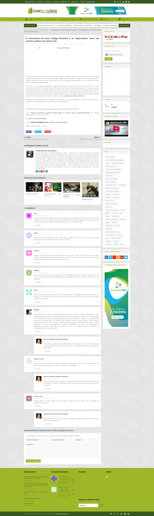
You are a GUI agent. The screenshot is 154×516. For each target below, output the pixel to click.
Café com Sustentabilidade (69, 44)
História (33, 126)
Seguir (115, 107)
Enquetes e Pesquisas (112, 203)
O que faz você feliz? (32, 194)
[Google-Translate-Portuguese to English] (106, 37)
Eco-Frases (116, 194)
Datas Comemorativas (112, 188)
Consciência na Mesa (111, 178)
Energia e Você (110, 200)
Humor (107, 216)
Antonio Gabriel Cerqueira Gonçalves (56, 339)
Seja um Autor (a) (30, 2)
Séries (107, 238)
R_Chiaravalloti (62, 122)
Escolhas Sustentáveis (112, 210)
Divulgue (108, 194)
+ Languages (109, 39)
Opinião (108, 222)
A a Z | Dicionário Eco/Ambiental (114, 160)
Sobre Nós (119, 235)
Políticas (117, 225)
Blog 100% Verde (104, 25)
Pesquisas (55, 2)
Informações (115, 216)
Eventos (108, 213)
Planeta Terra (109, 225)
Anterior (28, 137)
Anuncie (48, 2)
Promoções (109, 228)
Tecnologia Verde (116, 238)
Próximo (96, 137)
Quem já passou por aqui (113, 232)
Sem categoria (110, 235)
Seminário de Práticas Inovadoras (71, 195)
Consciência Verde (111, 182)
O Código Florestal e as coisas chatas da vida (36, 492)
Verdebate (108, 241)
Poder (38, 126)
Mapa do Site (91, 2)
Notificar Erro (65, 2)
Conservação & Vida (111, 185)
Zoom (122, 244)
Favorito (125, 110)
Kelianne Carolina (63, 487)
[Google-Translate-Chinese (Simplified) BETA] (116, 37)
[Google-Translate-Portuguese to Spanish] (109, 37)
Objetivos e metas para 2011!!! (33, 498)
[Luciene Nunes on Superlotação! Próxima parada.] (54, 478)
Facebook (52, 122)
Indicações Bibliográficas (88, 25)
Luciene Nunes (62, 477)
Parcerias (41, 2)
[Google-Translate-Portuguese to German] (122, 37)
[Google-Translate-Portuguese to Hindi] (119, 37)
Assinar (108, 59)
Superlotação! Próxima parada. (67, 479)
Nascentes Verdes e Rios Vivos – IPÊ (53, 194)
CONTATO (106, 19)
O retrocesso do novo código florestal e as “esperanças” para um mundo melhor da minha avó (36, 484)
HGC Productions (62, 514)
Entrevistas (109, 207)
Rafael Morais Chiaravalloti (39, 44)
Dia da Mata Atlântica (41, 25)
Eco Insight (116, 197)
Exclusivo (115, 213)
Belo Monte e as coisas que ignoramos (36, 139)
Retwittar (117, 110)
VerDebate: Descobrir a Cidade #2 (90, 139)
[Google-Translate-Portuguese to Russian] (125, 37)
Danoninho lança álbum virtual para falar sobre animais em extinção (36, 477)
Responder (38, 225)
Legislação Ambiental (111, 219)
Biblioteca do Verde (117, 163)
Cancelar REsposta (66, 430)
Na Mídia (74, 25)
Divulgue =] (115, 25)
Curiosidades (122, 185)
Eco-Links (108, 197)
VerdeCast (116, 241)
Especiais (123, 210)
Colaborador (109, 175)
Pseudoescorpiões (87, 199)
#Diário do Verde (110, 157)
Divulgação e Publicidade (112, 191)
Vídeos (116, 244)
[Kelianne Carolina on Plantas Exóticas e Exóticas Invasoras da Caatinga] (54, 489)
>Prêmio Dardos (29, 503)
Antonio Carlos (51, 430)
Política (44, 126)
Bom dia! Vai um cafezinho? (59, 25)
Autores (108, 163)
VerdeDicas (109, 244)
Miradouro (123, 219)
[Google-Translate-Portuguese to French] (112, 37)
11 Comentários (81, 44)
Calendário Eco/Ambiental (113, 172)
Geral (121, 213)
